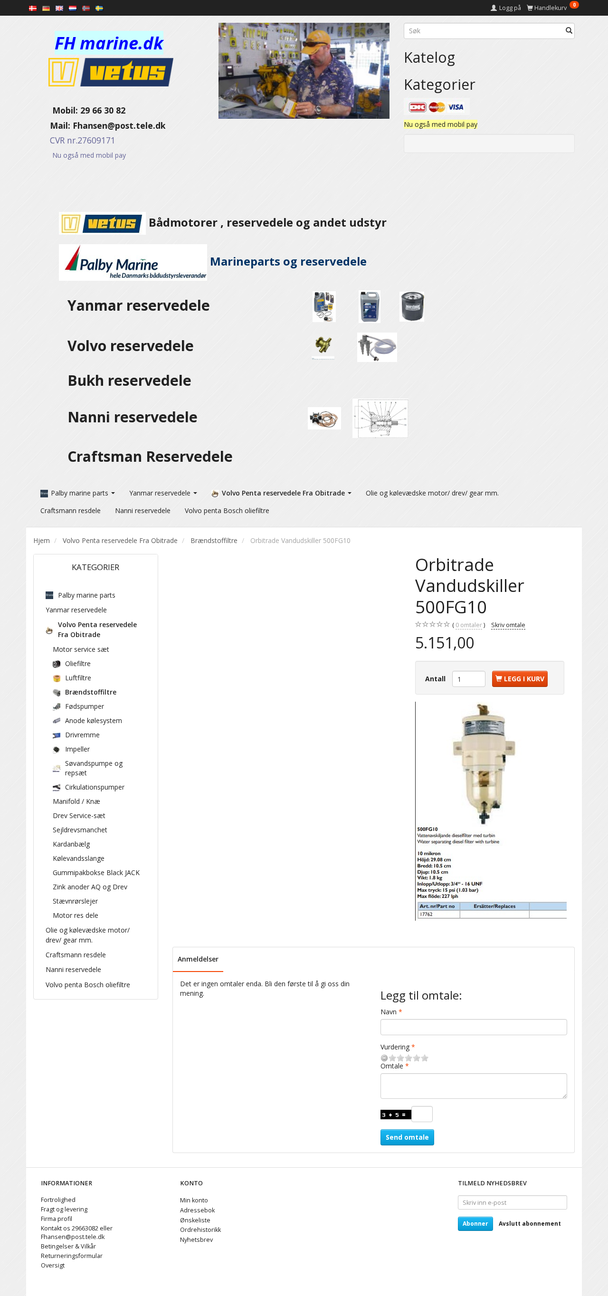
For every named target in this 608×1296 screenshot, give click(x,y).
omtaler (469, 625)
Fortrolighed (58, 1200)
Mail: (53, 125)
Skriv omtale (508, 625)
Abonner (475, 1224)
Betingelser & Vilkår (68, 1246)
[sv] (99, 7)
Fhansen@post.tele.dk (119, 125)
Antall (436, 678)
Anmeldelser (198, 958)
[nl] (72, 7)
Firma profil (56, 1219)
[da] (32, 7)
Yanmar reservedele (139, 305)
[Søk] (569, 31)
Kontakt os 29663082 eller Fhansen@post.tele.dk (77, 1232)
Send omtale (407, 1137)
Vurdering (394, 1046)
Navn (388, 1011)
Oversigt (53, 1265)
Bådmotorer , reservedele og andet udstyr (266, 222)
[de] (46, 7)
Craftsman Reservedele (150, 456)
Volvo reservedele (134, 345)
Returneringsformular (72, 1256)
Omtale (391, 1065)
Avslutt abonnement (530, 1224)
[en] (59, 7)
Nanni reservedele (134, 417)
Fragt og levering (64, 1209)
